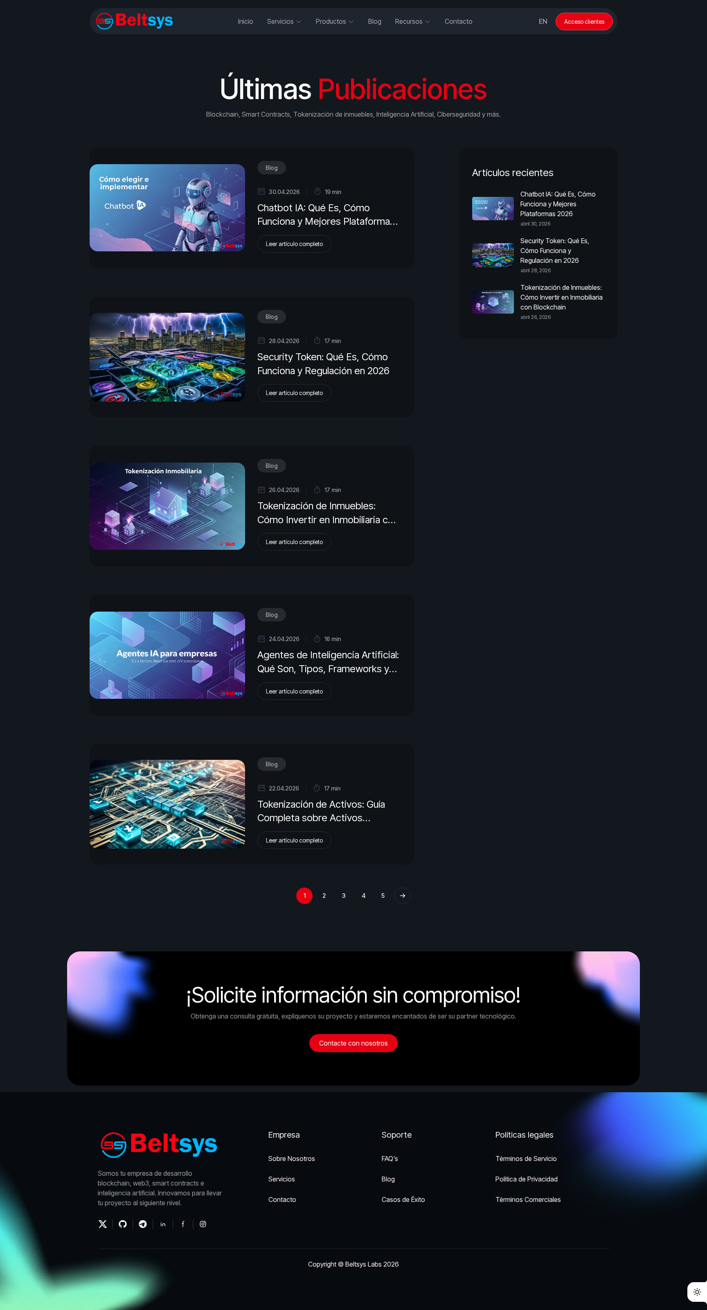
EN (543, 21)
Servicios (281, 1179)
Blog (272, 167)
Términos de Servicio (526, 1158)
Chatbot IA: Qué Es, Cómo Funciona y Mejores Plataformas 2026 (326, 221)
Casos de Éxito (403, 1199)
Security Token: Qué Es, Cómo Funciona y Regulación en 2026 (554, 250)
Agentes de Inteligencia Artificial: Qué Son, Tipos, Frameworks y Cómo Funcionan (328, 668)
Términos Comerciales (528, 1199)
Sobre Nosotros (291, 1158)
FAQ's (390, 1158)
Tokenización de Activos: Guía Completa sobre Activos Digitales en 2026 (321, 818)
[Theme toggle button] (697, 1292)
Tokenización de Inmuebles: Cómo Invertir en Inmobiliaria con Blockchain (328, 519)
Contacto (459, 21)
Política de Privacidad (526, 1179)
